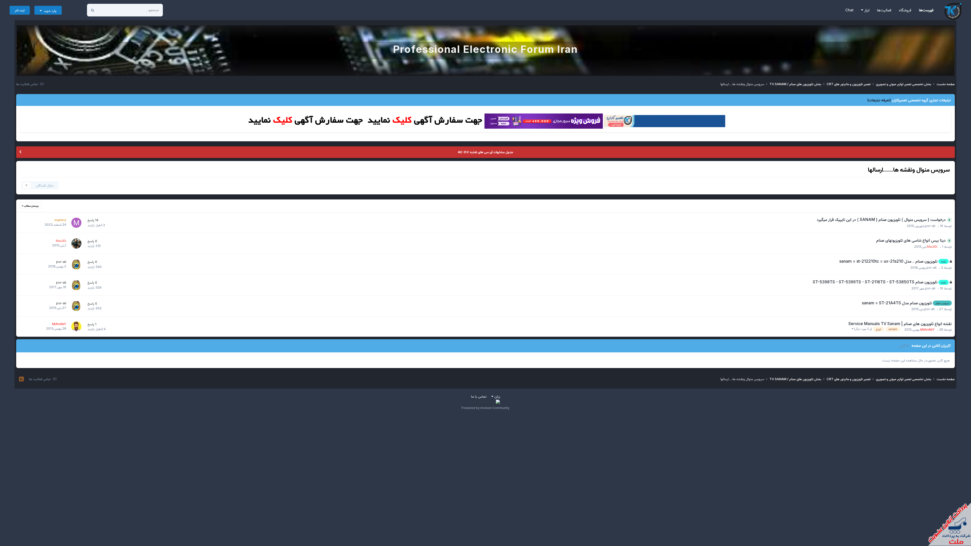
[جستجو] (92, 10)
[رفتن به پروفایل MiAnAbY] (76, 327)
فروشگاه (905, 10)
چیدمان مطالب (31, 205)
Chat (849, 10)
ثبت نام (20, 10)
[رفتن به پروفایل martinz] (76, 223)
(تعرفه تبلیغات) (879, 100)
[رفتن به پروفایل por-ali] (76, 264)
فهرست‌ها (926, 10)
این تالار (110, 10)
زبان (496, 396)
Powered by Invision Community (485, 408)
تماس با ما (479, 396)
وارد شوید (49, 11)
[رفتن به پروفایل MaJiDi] (76, 243)
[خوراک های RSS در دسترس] (21, 379)
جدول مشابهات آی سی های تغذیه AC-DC (485, 152)
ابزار (866, 10)
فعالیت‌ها (884, 10)
